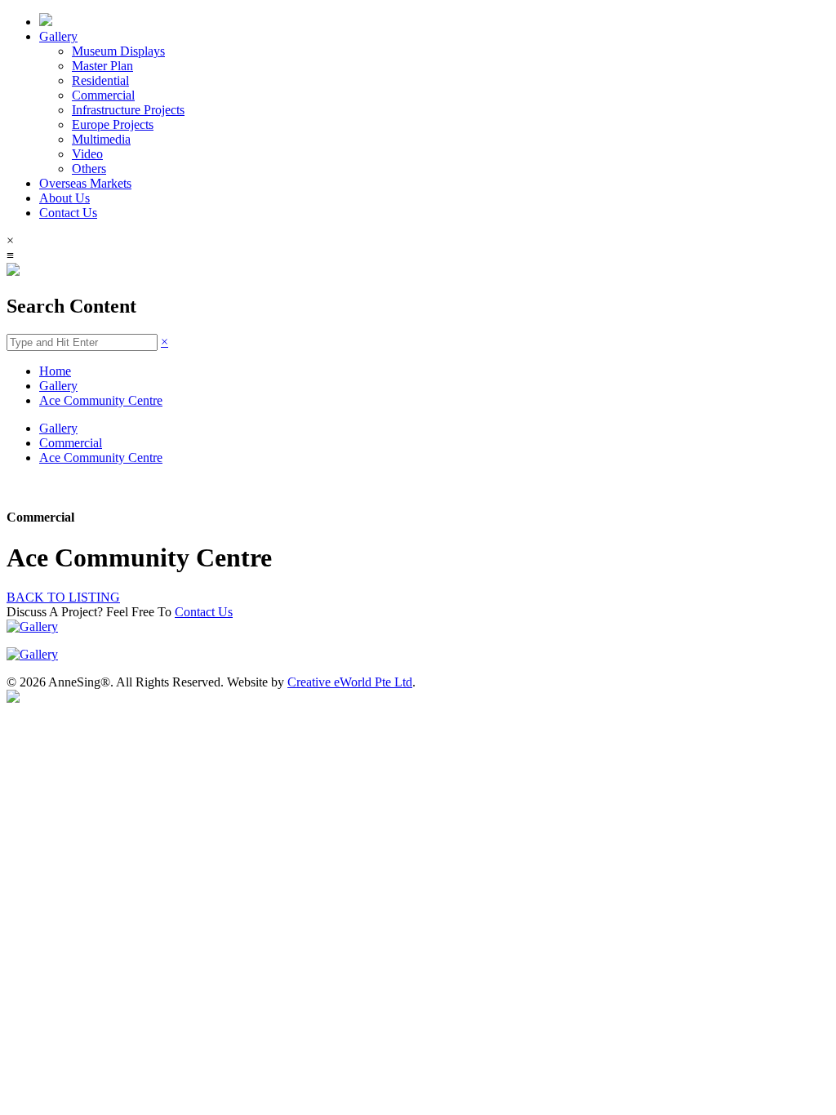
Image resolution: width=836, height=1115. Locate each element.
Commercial (103, 95)
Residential (100, 80)
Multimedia (101, 139)
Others (89, 168)
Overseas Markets (85, 183)
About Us (64, 198)
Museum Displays (118, 51)
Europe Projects (112, 124)
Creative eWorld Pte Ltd (349, 682)
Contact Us (68, 213)
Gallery (58, 36)
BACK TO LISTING (63, 597)
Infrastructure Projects (128, 110)
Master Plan (102, 66)
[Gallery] (32, 626)
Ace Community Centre (100, 400)
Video (87, 154)
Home (55, 371)
